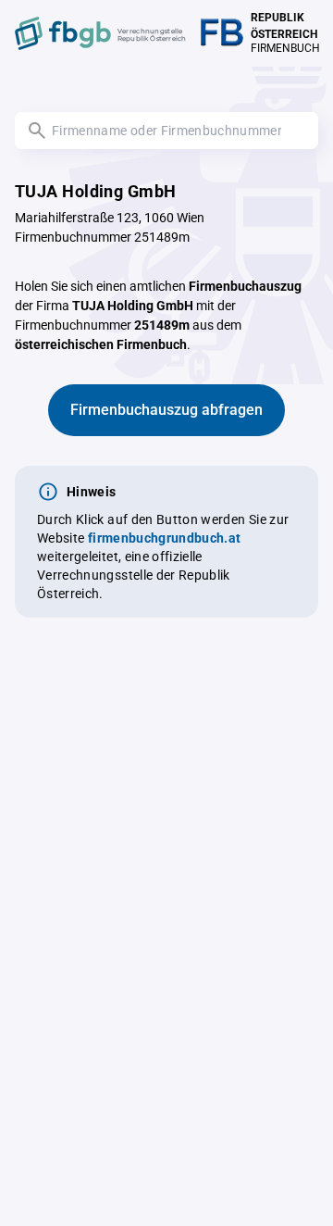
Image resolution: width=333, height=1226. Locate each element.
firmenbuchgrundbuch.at (164, 538)
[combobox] (166, 130)
